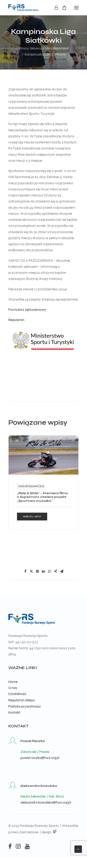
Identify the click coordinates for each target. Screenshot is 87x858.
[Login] (54, 8)
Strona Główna (30, 48)
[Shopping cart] (62, 8)
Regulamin (16, 320)
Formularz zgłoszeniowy (27, 310)
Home (13, 682)
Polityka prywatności (24, 706)
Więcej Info (32, 516)
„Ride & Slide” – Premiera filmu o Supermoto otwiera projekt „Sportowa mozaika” (42, 497)
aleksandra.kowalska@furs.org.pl (45, 802)
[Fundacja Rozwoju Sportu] (23, 7)
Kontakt (14, 712)
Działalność (17, 694)
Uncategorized (57, 48)
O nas (12, 688)
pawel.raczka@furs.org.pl (39, 758)
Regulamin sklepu (21, 700)
